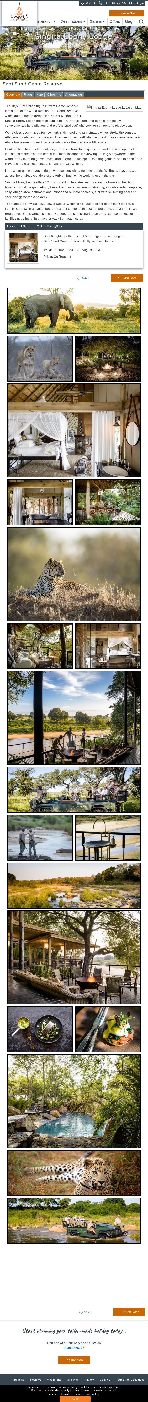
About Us (18, 1379)
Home (6, 28)
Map (40, 94)
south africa (23, 28)
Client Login (136, 3)
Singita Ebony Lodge (17, 33)
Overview (13, 94)
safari (40, 28)
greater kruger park (63, 28)
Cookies (105, 1379)
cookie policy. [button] (92, 1394)
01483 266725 (117, 3)
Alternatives (74, 94)
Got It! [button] (75, 1399)
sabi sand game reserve (101, 28)
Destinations (71, 21)
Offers (115, 21)
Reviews (35, 1379)
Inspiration (43, 21)
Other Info (54, 94)
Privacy (89, 1379)
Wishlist (90, 3)
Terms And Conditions (130, 1379)
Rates (28, 94)
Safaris (96, 21)
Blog (128, 21)
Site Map (73, 1379)
